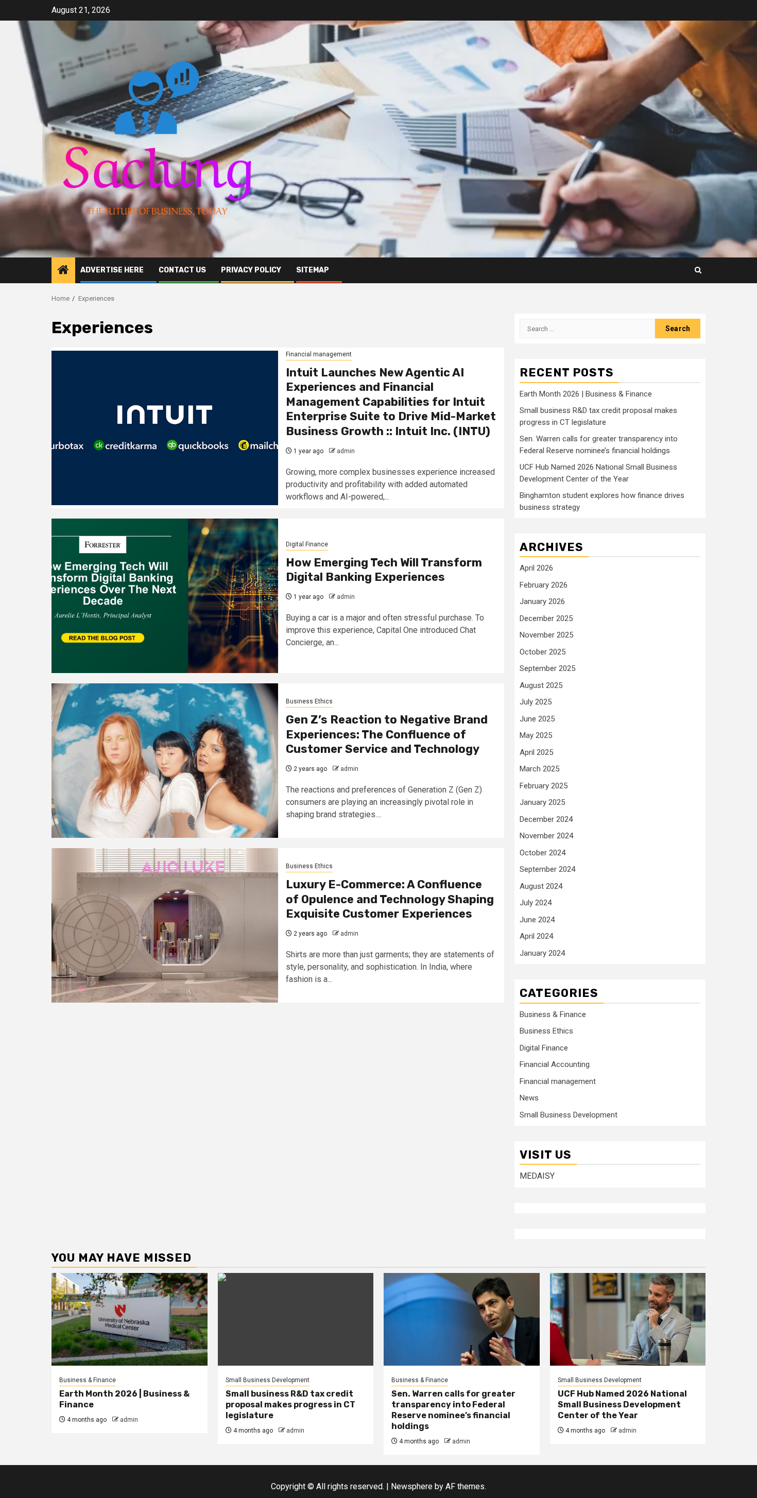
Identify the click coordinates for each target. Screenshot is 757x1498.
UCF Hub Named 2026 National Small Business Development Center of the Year (622, 1404)
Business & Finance (553, 1014)
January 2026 (542, 601)
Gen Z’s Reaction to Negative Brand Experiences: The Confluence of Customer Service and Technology (387, 734)
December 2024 (546, 819)
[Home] (63, 271)
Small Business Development (568, 1115)
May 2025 (536, 735)
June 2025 (537, 719)
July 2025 (536, 702)
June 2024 (537, 919)
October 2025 (542, 652)
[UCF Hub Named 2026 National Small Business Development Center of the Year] (628, 1319)
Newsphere (412, 1486)
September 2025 (547, 668)
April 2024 (536, 936)
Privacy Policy (251, 270)
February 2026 (543, 585)
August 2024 (541, 886)
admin (346, 451)
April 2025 (536, 752)
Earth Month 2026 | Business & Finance (586, 394)
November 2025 (546, 635)
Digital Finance (307, 544)
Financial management (319, 354)
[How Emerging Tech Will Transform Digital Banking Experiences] (164, 596)
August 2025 (541, 685)
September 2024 (547, 869)
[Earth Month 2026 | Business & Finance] (129, 1319)
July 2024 (536, 902)
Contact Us (182, 270)
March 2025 (539, 768)
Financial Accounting (555, 1064)
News (529, 1098)
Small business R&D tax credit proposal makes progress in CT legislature (290, 1404)
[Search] (698, 270)
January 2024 (542, 953)
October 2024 (542, 852)
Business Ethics (309, 701)
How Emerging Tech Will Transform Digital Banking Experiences (384, 570)
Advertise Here (112, 270)
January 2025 (542, 802)
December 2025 (546, 618)
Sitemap (312, 270)
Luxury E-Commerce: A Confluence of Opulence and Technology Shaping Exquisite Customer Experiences (390, 899)
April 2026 (536, 568)
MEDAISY (537, 1176)
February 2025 (543, 785)
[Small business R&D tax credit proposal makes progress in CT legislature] (296, 1319)
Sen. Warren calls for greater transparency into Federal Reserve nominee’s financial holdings (453, 1410)
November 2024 (546, 835)
